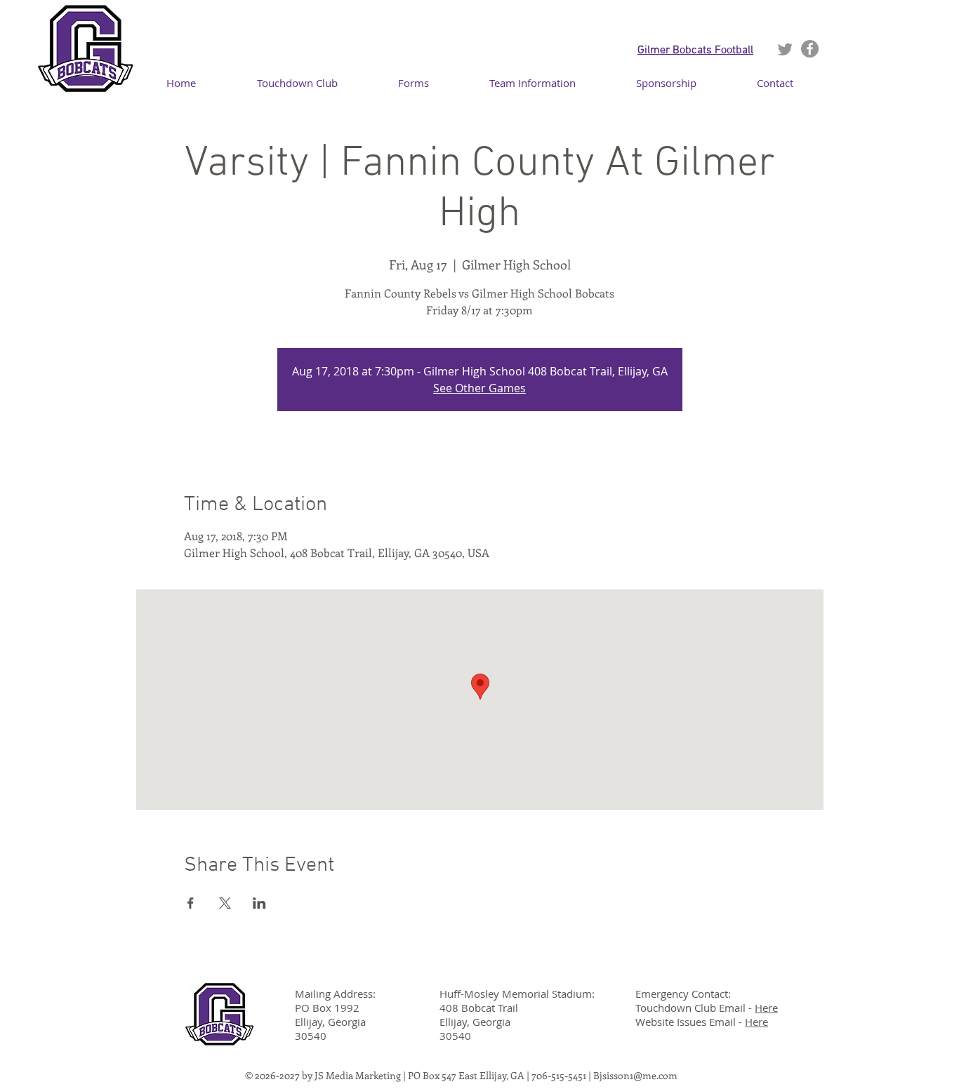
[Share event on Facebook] (190, 903)
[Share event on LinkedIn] (259, 903)
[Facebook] (810, 49)
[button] (532, 83)
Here (766, 1008)
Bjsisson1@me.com (635, 1075)
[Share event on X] (225, 903)
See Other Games (479, 388)
